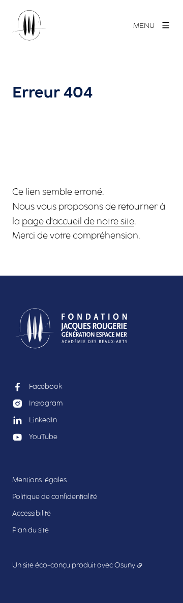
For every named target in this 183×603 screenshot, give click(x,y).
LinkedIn (43, 420)
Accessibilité (31, 513)
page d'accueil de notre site (78, 221)
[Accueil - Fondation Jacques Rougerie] (29, 25)
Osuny (124, 565)
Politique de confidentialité (54, 496)
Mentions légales (39, 480)
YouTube (43, 436)
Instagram (46, 403)
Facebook (45, 386)
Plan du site (30, 530)
